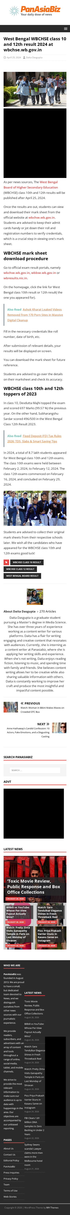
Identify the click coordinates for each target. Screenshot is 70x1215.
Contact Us (9, 1154)
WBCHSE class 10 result (27, 562)
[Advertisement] (35, 143)
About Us (8, 1148)
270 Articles (47, 611)
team (6, 994)
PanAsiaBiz (10, 974)
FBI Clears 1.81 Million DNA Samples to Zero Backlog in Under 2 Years (34, 1126)
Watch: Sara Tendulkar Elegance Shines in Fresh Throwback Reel (50, 912)
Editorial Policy (11, 1160)
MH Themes (52, 1207)
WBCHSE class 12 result (20, 569)
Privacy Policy (11, 1178)
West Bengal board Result (22, 575)
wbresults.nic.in (15, 278)
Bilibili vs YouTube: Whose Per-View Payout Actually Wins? (18, 912)
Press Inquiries (11, 1172)
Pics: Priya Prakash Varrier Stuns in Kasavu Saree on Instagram (49, 935)
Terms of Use (10, 1190)
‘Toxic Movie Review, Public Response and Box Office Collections (33, 886)
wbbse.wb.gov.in (43, 273)
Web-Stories (10, 1196)
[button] (65, 28)
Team (7, 1184)
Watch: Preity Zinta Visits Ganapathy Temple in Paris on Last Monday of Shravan (18, 934)
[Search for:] (35, 770)
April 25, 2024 (14, 57)
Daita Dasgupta (34, 57)
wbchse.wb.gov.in (42, 217)
